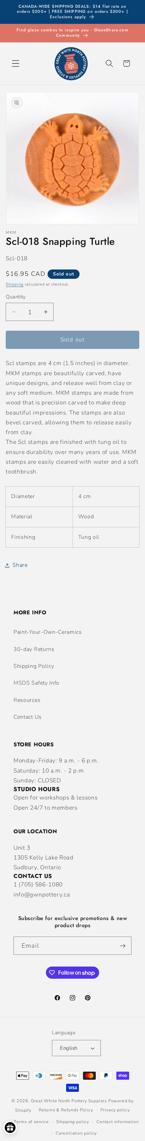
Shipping (14, 284)
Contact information (117, 1121)
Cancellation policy (76, 1133)
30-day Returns (34, 649)
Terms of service (31, 1121)
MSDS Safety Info (36, 683)
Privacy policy (115, 1110)
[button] (15, 63)
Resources (26, 700)
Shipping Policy (33, 666)
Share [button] (19, 565)
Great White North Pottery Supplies (69, 1101)
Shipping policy (72, 1121)
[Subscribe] (122, 946)
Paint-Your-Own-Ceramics (47, 632)
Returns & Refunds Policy (66, 1110)
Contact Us (27, 717)
